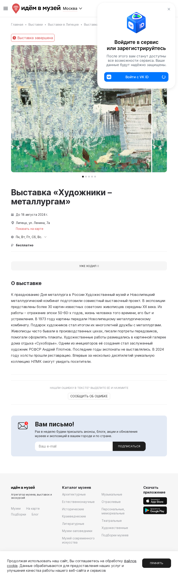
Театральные (112, 520)
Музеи (16, 508)
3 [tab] (89, 176)
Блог (35, 514)
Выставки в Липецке (63, 24)
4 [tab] (92, 176)
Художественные (115, 528)
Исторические (73, 509)
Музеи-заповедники (77, 531)
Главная (17, 24)
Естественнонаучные (78, 502)
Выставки (35, 24)
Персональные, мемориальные (113, 511)
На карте (33, 508)
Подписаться (129, 446)
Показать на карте (29, 228)
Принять (156, 563)
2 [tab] (86, 176)
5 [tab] (95, 176)
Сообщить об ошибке (89, 396)
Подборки (18, 514)
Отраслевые (111, 502)
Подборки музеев (115, 535)
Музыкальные (112, 494)
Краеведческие (74, 516)
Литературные (73, 523)
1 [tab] (83, 176)
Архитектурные (74, 494)
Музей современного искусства (78, 540)
